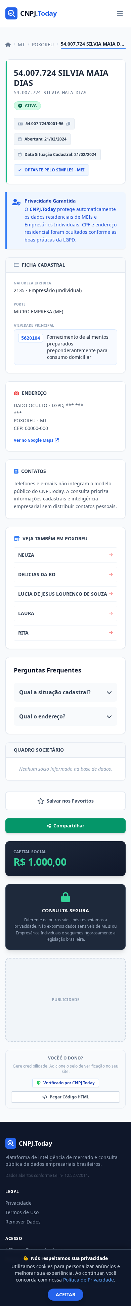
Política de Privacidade (88, 1279)
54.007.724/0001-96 (44, 123)
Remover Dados (23, 1221)
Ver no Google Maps (33, 440)
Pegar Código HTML (69, 1097)
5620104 (30, 338)
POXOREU (43, 44)
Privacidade (18, 1203)
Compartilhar (68, 825)
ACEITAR (65, 1294)
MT (21, 44)
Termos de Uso (22, 1212)
